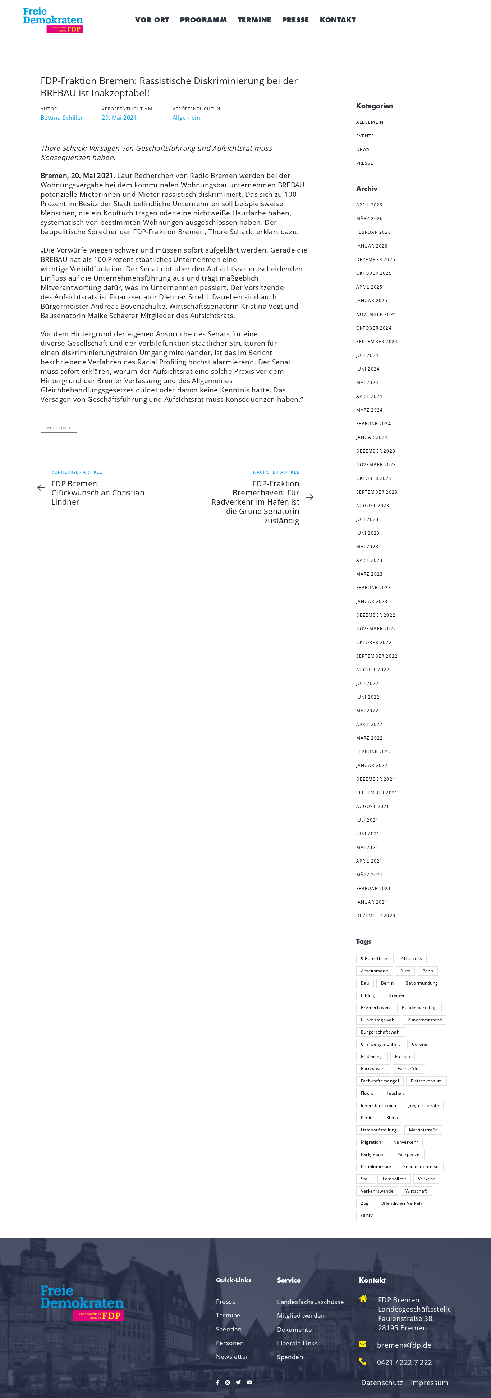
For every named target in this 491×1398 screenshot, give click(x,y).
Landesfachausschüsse (302, 1302)
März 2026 (369, 218)
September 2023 (377, 492)
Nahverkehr (405, 1142)
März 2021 (369, 875)
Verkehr (426, 1179)
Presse (365, 163)
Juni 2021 (368, 834)
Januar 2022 (372, 765)
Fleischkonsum (426, 1081)
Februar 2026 (373, 232)
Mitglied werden (301, 1315)
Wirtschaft (58, 427)
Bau (365, 983)
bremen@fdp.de (404, 1345)
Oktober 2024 (374, 328)
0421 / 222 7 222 (404, 1362)
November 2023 (376, 465)
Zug (365, 1203)
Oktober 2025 (374, 273)
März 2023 (369, 574)
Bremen (397, 995)
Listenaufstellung (379, 1130)
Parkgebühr (373, 1154)
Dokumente (294, 1329)
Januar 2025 (372, 301)
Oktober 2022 (374, 642)
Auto (405, 971)
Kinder (368, 1118)
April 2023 (369, 560)
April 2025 (369, 287)
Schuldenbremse (421, 1166)
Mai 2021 (367, 847)
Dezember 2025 (376, 260)
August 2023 (373, 506)
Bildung (369, 995)
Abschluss (411, 959)
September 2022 (377, 656)
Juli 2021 (367, 820)
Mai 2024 (367, 383)
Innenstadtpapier (379, 1105)
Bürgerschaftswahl (381, 1032)
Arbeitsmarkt (375, 971)
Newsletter (232, 1356)
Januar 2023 (372, 601)
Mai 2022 (367, 711)
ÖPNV (367, 1215)
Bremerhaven (375, 1007)
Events (365, 136)
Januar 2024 (372, 437)
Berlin (387, 983)
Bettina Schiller (62, 118)
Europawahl (373, 1069)
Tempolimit (394, 1179)
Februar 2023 (373, 588)
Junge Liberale (424, 1105)
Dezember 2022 (376, 615)
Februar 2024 (373, 424)
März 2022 (369, 738)
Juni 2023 (368, 533)
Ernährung (372, 1056)
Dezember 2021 (376, 779)
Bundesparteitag (419, 1007)
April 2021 (369, 861)
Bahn (427, 971)
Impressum (430, 1382)
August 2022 (373, 670)
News (363, 149)
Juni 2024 (368, 369)
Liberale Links (297, 1343)
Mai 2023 (367, 547)
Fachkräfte (409, 1069)
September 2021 (377, 793)
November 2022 (376, 629)
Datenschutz (382, 1382)
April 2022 (369, 724)
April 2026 (369, 205)
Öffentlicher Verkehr (402, 1203)
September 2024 (377, 342)
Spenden (229, 1329)
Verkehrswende (377, 1191)
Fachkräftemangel (380, 1081)
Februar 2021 (373, 888)
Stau (365, 1179)
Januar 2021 (372, 902)
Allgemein (186, 118)
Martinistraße (423, 1130)
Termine (228, 1315)
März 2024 (369, 410)
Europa (402, 1056)
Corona (419, 1044)
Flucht (367, 1093)
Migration (371, 1142)
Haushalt (394, 1093)
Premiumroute (376, 1166)
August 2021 (373, 806)
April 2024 (369, 396)
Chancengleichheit (380, 1044)
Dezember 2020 (376, 916)
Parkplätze (408, 1154)
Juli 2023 (367, 519)
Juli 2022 (367, 683)
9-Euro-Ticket (375, 959)
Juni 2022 (368, 697)
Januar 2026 (372, 246)
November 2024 (376, 314)
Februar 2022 (373, 752)
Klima (392, 1118)
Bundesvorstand (425, 1020)
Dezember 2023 (376, 451)
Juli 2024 (367, 355)
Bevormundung (421, 983)
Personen (230, 1343)
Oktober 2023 (374, 478)
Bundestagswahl (378, 1020)
